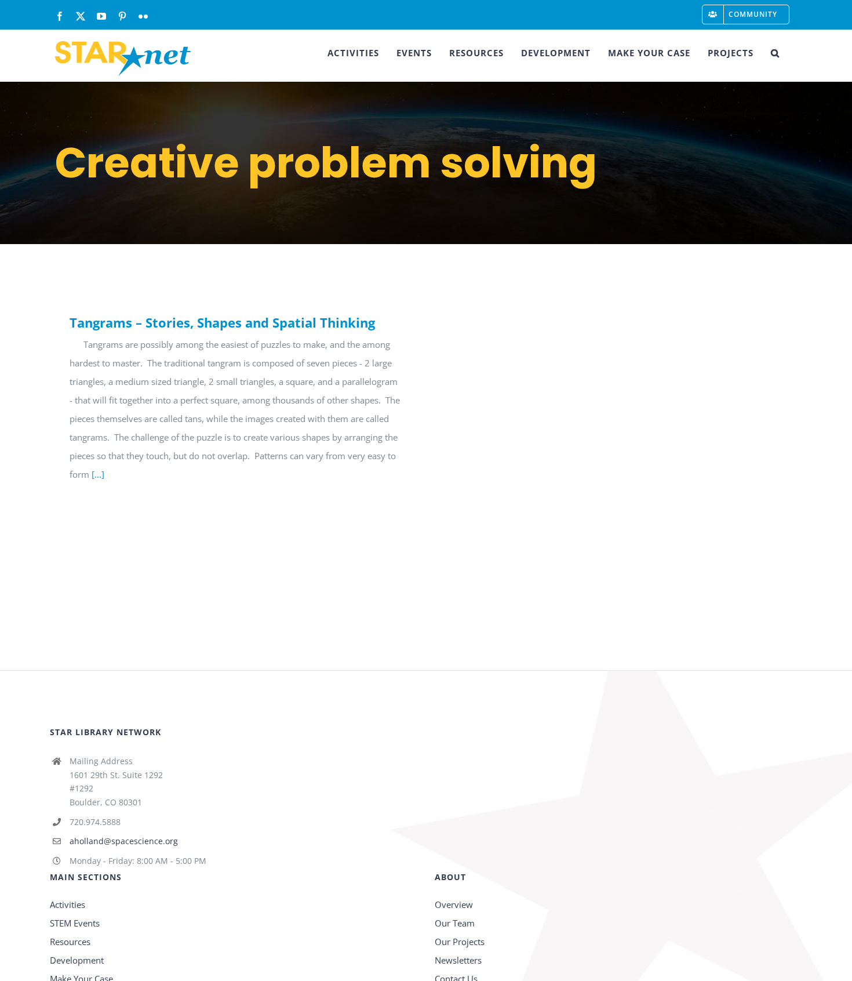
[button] (775, 53)
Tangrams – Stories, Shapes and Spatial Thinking (222, 322)
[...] (98, 474)
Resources (70, 941)
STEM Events (75, 923)
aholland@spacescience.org (124, 840)
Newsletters (458, 960)
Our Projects (460, 941)
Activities (67, 904)
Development (77, 960)
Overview (454, 904)
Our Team (455, 923)
